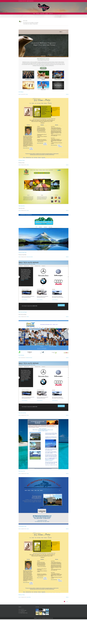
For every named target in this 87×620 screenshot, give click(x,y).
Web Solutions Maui (24, 612)
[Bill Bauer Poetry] (40, 613)
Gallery (27, 597)
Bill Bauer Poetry (22, 160)
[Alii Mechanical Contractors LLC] (37, 610)
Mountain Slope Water (23, 252)
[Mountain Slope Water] (47, 610)
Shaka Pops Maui (22, 205)
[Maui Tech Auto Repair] (43, 610)
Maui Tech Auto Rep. (22, 412)
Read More (67, 94)
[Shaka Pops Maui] (37, 613)
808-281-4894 (23, 610)
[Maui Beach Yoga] (47, 613)
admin (20, 94)
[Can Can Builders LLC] (40, 610)
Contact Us (23, 611)
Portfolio (27, 94)
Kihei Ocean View (22, 471)
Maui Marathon (21, 355)
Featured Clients (28, 256)
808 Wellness (21, 91)
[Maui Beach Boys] (43, 613)
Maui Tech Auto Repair (23, 312)
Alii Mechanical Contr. (22, 526)
